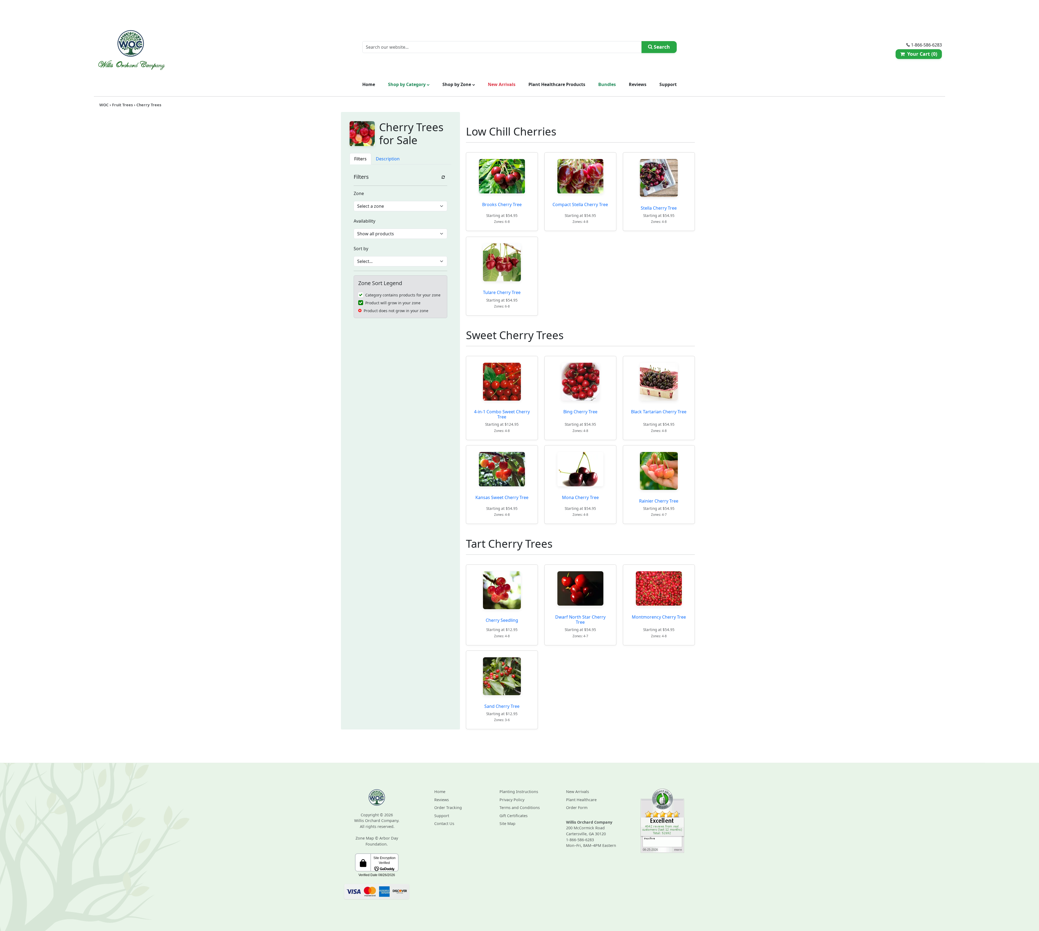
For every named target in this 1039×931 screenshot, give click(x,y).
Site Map (507, 823)
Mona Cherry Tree (580, 498)
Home (368, 84)
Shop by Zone (457, 84)
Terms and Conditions (519, 807)
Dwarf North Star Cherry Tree (580, 619)
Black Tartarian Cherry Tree (658, 412)
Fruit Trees (122, 104)
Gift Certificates (513, 815)
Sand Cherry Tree (502, 706)
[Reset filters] (443, 177)
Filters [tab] (360, 159)
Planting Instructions (518, 791)
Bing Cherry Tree (580, 412)
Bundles (607, 84)
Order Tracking (448, 807)
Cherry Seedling (502, 620)
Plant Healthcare (581, 799)
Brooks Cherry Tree (502, 205)
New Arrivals (501, 84)
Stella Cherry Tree (659, 208)
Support (668, 84)
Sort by (361, 249)
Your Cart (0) (921, 54)
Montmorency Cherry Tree (659, 617)
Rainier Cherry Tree (658, 501)
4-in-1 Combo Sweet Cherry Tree (502, 414)
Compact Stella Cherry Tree (580, 205)
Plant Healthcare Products (556, 84)
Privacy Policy (511, 799)
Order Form (576, 807)
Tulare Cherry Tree (502, 292)
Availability (364, 221)
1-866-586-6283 (580, 839)
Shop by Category (407, 84)
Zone (359, 193)
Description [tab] (388, 159)
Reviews (637, 84)
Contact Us (444, 823)
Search (661, 47)
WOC (103, 104)
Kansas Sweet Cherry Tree (501, 498)
